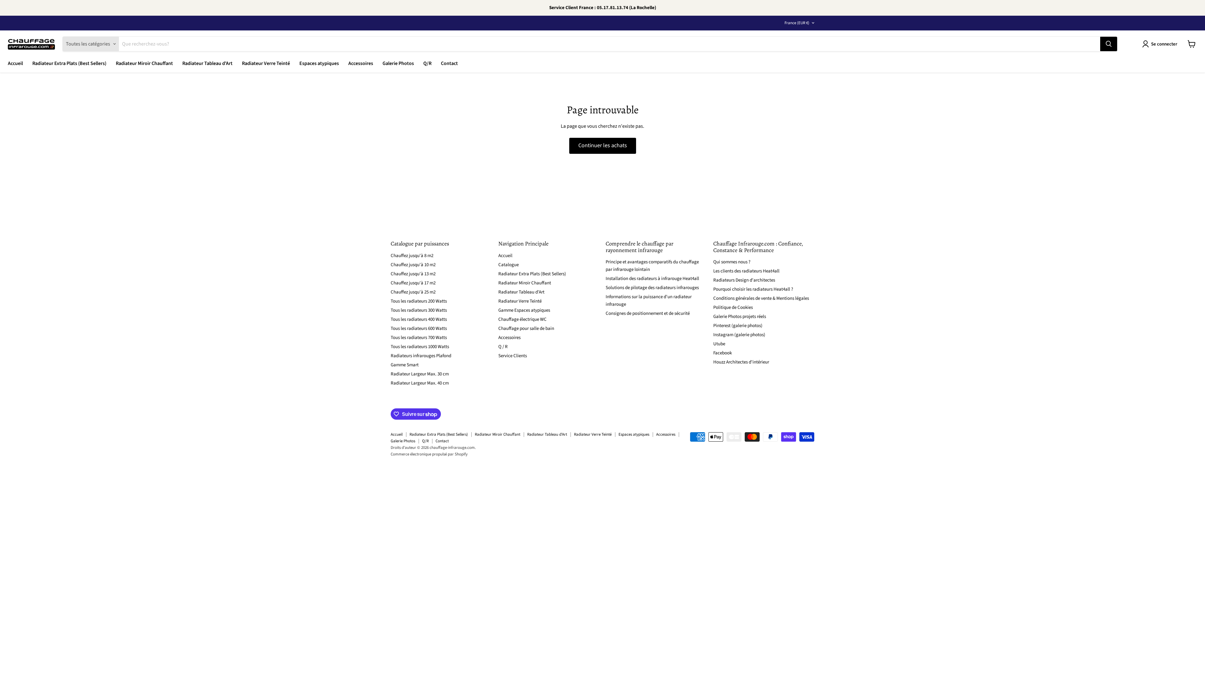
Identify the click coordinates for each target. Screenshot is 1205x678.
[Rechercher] (1108, 44)
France (797, 23)
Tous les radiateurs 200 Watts (419, 301)
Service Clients (512, 355)
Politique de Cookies (733, 307)
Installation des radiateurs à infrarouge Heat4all (652, 278)
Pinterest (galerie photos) (738, 325)
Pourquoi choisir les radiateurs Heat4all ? (753, 289)
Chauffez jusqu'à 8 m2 (412, 255)
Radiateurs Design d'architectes (744, 280)
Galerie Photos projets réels (739, 316)
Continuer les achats (602, 145)
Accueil (15, 63)
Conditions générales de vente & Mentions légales (761, 298)
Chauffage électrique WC (522, 319)
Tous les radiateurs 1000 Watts (420, 346)
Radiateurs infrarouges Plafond (421, 355)
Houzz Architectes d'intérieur (741, 362)
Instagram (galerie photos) (739, 334)
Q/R (427, 63)
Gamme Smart (405, 365)
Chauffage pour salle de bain (526, 328)
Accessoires (360, 63)
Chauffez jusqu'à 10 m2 (413, 264)
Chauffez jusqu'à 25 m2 (413, 292)
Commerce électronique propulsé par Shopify (429, 454)
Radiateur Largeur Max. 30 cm (420, 374)
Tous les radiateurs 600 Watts (419, 328)
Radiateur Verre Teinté (266, 63)
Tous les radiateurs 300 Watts (419, 310)
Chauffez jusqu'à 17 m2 (413, 283)
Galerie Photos (398, 63)
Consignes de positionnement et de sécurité (648, 313)
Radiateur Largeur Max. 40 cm (420, 383)
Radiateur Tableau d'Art (207, 63)
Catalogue (508, 264)
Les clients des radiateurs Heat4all (746, 271)
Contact (449, 63)
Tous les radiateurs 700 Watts (419, 337)
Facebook (722, 353)
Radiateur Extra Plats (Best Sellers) (69, 63)
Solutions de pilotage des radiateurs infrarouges (652, 287)
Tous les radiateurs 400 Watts (419, 319)
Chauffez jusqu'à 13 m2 (413, 274)
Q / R (503, 346)
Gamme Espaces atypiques (524, 310)
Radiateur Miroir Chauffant (144, 63)
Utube (719, 344)
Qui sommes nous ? (731, 262)
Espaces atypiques (319, 63)
